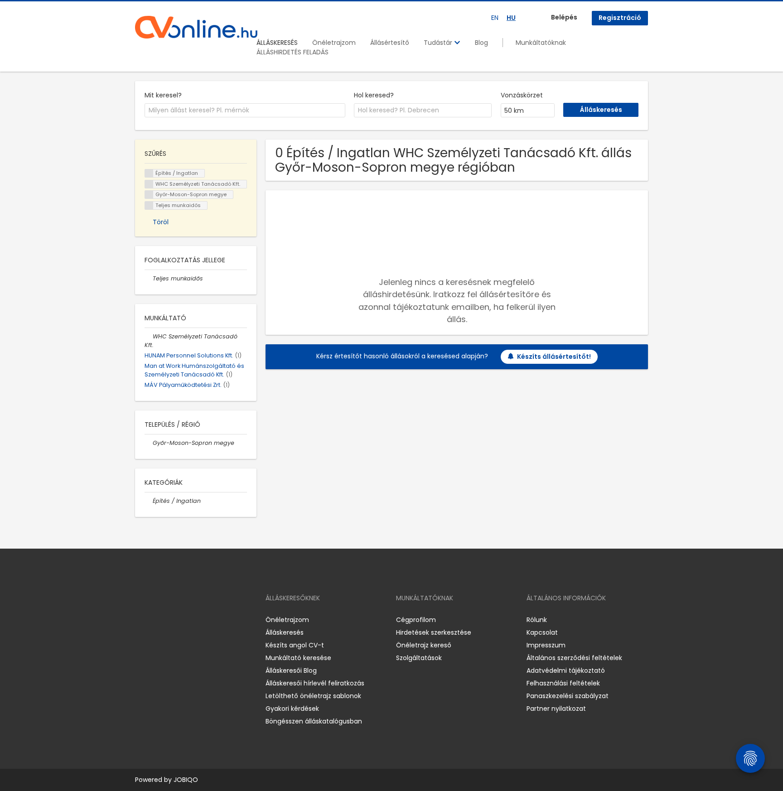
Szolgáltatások (419, 657)
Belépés (564, 17)
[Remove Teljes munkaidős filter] (149, 278)
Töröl (161, 222)
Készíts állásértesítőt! (554, 356)
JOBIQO (186, 779)
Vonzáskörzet (522, 95)
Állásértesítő (389, 42)
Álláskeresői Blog (291, 670)
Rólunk (537, 619)
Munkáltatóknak (541, 42)
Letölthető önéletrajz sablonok (313, 695)
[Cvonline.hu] (196, 27)
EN (494, 17)
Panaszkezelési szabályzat (568, 695)
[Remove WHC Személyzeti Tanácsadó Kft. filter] (149, 336)
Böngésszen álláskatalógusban (314, 721)
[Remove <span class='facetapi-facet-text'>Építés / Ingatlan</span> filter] (149, 173)
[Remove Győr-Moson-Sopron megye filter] (149, 443)
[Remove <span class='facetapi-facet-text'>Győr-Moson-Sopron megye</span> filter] (149, 194)
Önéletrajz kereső (423, 645)
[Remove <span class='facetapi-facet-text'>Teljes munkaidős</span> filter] (149, 205)
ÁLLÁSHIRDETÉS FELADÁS (292, 52)
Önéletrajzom (334, 42)
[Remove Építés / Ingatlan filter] (149, 501)
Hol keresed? (374, 95)
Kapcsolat (542, 632)
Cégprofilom (416, 619)
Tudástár (439, 42)
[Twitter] (185, 619)
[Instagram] (156, 619)
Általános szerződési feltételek (574, 657)
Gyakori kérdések (292, 708)
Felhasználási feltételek (563, 683)
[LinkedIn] (171, 619)
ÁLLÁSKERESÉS (277, 42)
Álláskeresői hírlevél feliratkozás (315, 683)
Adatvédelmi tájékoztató (566, 670)
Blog (481, 42)
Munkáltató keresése (298, 657)
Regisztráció (620, 17)
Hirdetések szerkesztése (433, 632)
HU (511, 17)
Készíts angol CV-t (295, 645)
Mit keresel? (163, 95)
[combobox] (245, 110)
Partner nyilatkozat (556, 708)
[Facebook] (141, 619)
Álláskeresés (285, 632)
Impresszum (546, 645)
